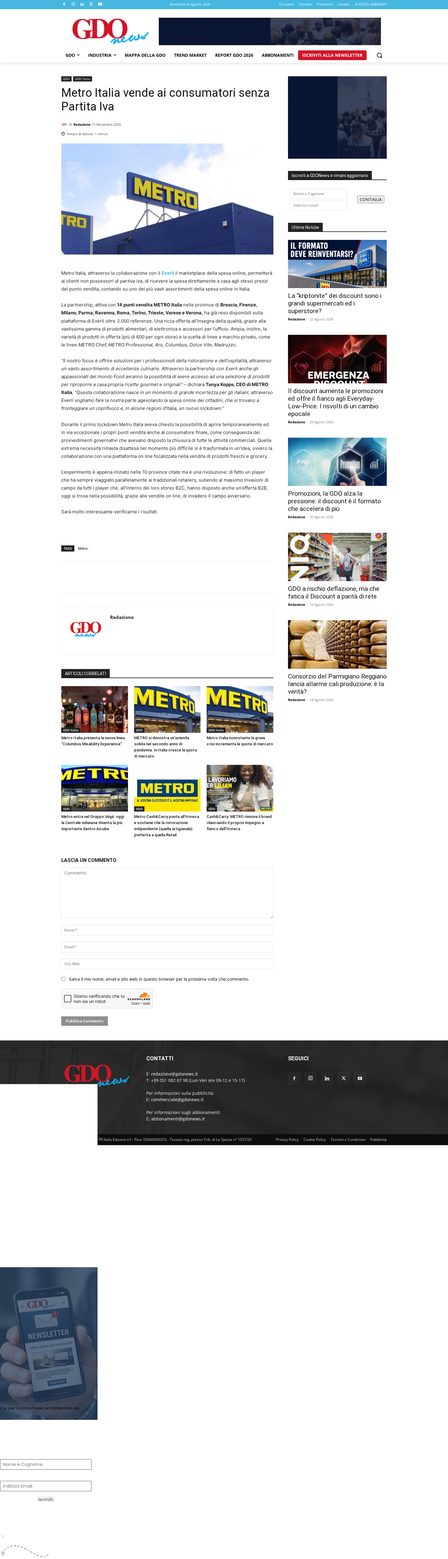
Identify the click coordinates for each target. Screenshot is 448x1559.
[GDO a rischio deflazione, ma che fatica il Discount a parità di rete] (337, 557)
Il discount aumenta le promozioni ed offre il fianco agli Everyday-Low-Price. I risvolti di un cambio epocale (335, 402)
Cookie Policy (315, 1139)
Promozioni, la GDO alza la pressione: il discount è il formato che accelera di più (334, 501)
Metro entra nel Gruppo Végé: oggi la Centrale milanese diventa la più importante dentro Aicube (92, 822)
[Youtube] (100, 5)
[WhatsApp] (267, 132)
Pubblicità (378, 1139)
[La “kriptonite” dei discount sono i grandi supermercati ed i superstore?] (337, 264)
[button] (379, 55)
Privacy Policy (287, 1139)
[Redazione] (65, 124)
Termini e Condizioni (348, 1139)
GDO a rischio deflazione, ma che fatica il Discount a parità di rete (333, 592)
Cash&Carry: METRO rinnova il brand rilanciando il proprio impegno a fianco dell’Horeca (239, 822)
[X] (91, 5)
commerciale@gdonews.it (177, 1099)
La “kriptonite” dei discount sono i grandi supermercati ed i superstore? (334, 303)
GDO (66, 79)
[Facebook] (64, 5)
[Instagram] (73, 5)
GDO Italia (82, 79)
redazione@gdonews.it (174, 1074)
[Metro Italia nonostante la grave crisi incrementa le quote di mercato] (240, 709)
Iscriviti (45, 1499)
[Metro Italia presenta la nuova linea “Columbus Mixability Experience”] (94, 709)
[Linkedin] (82, 5)
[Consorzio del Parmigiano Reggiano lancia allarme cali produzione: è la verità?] (337, 644)
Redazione (82, 124)
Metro (83, 548)
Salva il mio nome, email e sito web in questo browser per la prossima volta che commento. (159, 979)
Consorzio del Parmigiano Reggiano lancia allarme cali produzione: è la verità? (337, 684)
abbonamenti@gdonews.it (178, 1119)
